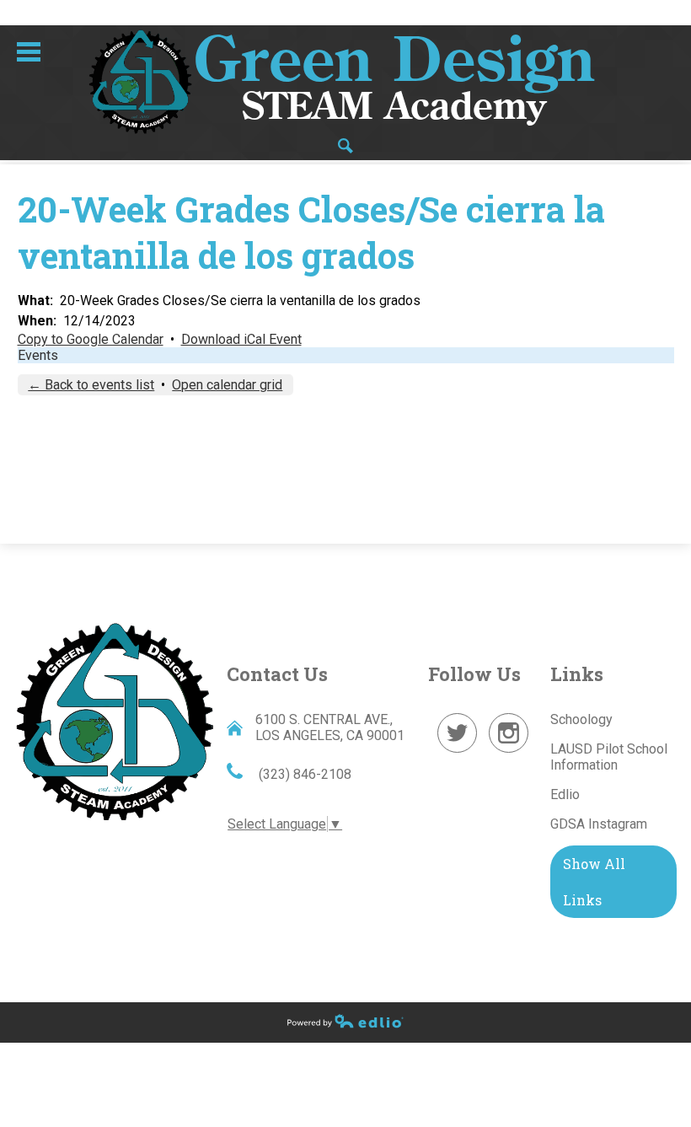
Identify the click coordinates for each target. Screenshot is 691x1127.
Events (38, 355)
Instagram (509, 752)
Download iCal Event (241, 339)
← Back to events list (91, 385)
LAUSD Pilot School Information (608, 757)
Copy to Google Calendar (90, 339)
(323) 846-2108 (303, 774)
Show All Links (594, 882)
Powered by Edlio (345, 1020)
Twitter (457, 752)
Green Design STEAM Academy (114, 720)
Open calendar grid (227, 385)
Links (576, 674)
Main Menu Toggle (28, 52)
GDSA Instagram (598, 824)
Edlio (565, 794)
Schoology (581, 719)
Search (345, 146)
